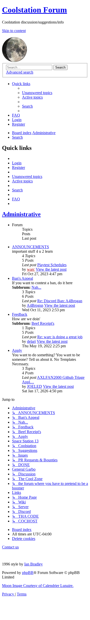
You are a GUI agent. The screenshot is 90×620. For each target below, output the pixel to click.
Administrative (21, 214)
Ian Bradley (33, 564)
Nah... (36, 287)
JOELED (34, 386)
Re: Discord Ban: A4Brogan (59, 301)
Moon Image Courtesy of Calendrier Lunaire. (38, 585)
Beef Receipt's (43, 323)
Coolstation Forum (34, 9)
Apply (17, 350)
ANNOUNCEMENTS (30, 247)
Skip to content (14, 31)
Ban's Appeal (22, 278)
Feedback (19, 314)
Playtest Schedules (51, 265)
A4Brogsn (35, 305)
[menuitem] (37, 93)
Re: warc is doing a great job (59, 337)
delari (31, 341)
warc (31, 269)
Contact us (10, 547)
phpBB (28, 572)
